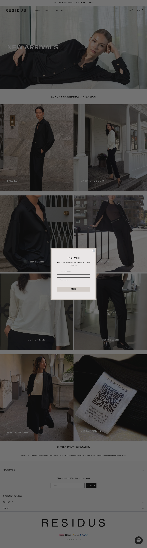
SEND (73, 289)
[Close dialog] (93, 250)
